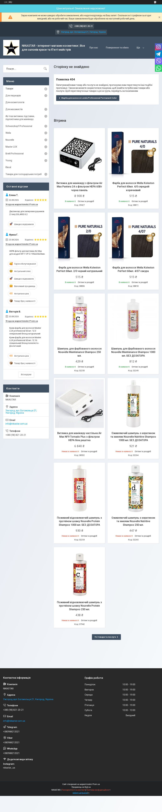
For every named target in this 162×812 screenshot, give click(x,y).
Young (9, 160)
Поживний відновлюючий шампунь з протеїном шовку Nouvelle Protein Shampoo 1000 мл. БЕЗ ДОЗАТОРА (79, 521)
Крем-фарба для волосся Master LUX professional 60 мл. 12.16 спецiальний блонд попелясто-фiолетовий (25, 341)
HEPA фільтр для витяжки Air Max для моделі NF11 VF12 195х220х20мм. (27, 252)
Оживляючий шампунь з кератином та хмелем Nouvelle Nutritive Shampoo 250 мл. (133, 521)
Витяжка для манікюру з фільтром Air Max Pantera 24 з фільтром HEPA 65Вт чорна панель (79, 187)
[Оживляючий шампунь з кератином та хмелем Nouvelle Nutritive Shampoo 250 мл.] (133, 488)
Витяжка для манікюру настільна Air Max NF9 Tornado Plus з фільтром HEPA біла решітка (79, 437)
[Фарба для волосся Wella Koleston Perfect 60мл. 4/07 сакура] (133, 238)
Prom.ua (96, 784)
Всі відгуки (26, 374)
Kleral (8, 167)
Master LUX (11, 147)
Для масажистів (14, 109)
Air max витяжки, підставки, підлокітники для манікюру (20, 118)
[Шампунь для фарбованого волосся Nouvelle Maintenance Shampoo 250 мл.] (79, 319)
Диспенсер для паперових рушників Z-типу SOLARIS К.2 (26, 212)
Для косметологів (15, 102)
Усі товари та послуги (105, 637)
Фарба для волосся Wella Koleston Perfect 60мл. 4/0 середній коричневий (133, 187)
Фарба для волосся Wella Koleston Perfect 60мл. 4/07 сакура (133, 269)
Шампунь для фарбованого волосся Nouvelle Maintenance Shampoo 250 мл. (79, 352)
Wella (8, 133)
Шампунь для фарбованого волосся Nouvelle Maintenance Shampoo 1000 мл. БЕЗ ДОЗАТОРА (133, 352)
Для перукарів (13, 95)
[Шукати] (45, 69)
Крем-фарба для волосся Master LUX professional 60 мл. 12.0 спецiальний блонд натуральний (25, 331)
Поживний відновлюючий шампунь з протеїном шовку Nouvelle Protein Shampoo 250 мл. (79, 606)
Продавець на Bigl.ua (81, 787)
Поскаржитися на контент (73, 790)
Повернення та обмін (117, 47)
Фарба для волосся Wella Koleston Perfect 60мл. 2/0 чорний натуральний (79, 269)
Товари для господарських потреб (24, 174)
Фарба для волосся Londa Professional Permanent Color (89, 98)
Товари (9, 88)
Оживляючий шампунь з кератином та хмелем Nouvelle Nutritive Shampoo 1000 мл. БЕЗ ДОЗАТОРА (133, 437)
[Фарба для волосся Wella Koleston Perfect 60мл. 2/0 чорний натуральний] (79, 238)
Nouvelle (10, 140)
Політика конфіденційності (98, 790)
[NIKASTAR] (11, 47)
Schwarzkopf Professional (19, 126)
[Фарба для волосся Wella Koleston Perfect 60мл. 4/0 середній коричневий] (133, 153)
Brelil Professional (15, 153)
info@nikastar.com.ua (16, 423)
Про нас (93, 47)
